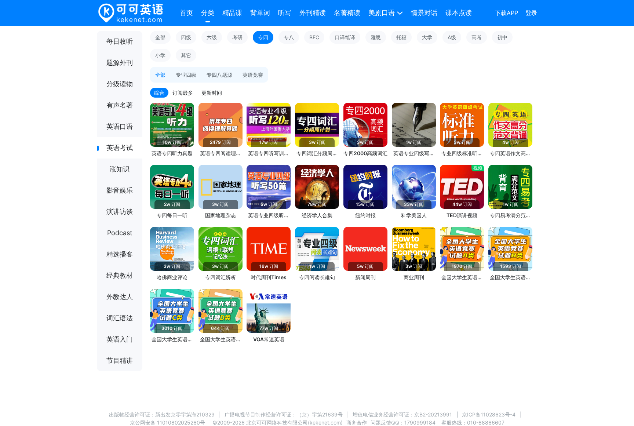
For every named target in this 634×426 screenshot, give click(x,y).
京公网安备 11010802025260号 (167, 422)
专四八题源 (219, 75)
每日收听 (119, 41)
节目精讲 (119, 360)
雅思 (376, 37)
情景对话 (424, 13)
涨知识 (120, 169)
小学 (160, 55)
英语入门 (119, 339)
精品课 (232, 13)
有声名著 (119, 105)
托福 (401, 37)
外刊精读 (312, 13)
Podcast (119, 233)
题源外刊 (119, 62)
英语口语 (119, 126)
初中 (502, 37)
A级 (452, 37)
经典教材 (119, 275)
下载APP (506, 13)
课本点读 (458, 13)
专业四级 (186, 75)
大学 (427, 37)
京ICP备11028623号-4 (488, 414)
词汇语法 (119, 318)
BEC (314, 37)
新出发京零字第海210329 (185, 414)
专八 (289, 37)
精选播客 (119, 254)
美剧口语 (381, 13)
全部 (160, 37)
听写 (284, 13)
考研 (237, 37)
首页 (186, 13)
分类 (207, 13)
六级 (212, 37)
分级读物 (119, 84)
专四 (263, 37)
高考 (476, 37)
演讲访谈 (119, 211)
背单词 (260, 13)
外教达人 (119, 297)
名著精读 (347, 13)
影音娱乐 (119, 190)
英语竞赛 (253, 75)
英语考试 (119, 148)
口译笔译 (345, 37)
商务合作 (356, 422)
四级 (186, 37)
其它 (186, 55)
